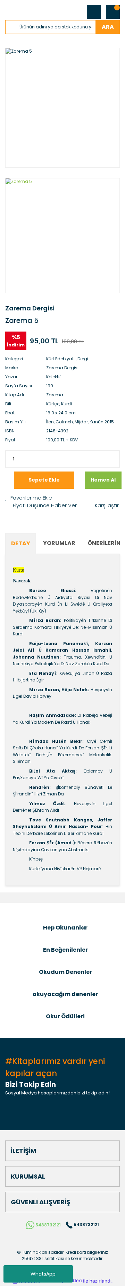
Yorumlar (59, 543)
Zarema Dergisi (30, 308)
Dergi (82, 359)
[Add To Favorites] (28, 498)
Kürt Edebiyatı (60, 359)
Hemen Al (103, 479)
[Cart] (113, 12)
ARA (108, 27)
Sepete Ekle (44, 479)
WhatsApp (43, 1273)
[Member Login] (94, 12)
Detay (20, 543)
